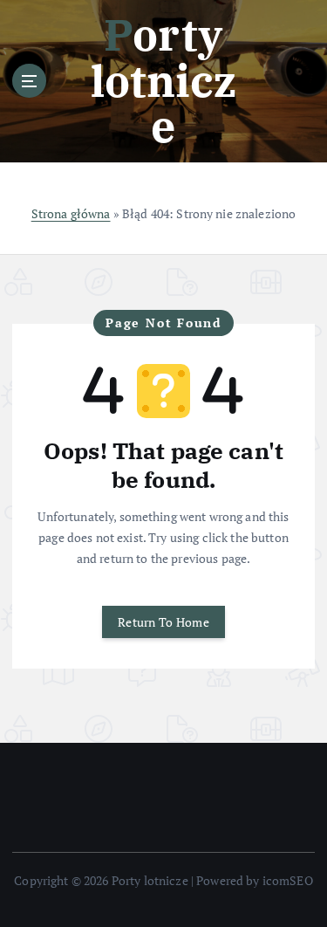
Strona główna (71, 213)
